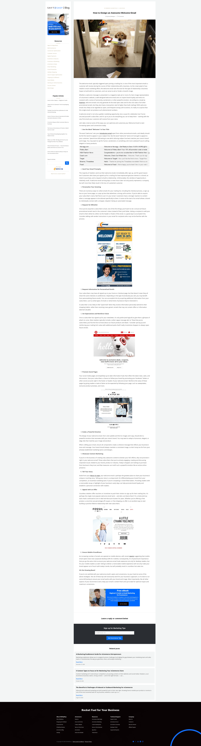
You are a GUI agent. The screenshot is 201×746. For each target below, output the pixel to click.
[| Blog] (55, 8)
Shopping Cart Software (62, 722)
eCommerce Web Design (97, 719)
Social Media (51, 80)
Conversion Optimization (54, 50)
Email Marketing (52, 66)
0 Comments (121, 16)
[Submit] (67, 163)
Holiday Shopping (52, 72)
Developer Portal (113, 727)
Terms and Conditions (78, 741)
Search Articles (51, 159)
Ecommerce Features (53, 58)
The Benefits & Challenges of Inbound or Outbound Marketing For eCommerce (104, 687)
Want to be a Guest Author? (58, 173)
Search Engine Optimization (55, 75)
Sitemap (58, 732)
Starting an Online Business (55, 83)
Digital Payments (52, 56)
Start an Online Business (97, 727)
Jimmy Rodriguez (111, 16)
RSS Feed (58, 167)
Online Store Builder (79, 732)
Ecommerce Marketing (53, 61)
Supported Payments (114, 730)
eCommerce (77, 730)
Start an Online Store (79, 727)
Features (76, 719)
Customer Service (52, 53)
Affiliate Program (132, 727)
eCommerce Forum (114, 722)
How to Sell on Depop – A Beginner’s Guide (57, 100)
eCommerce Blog (60, 730)
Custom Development (96, 724)
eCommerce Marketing (110, 8)
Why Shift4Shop (60, 719)
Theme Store (94, 732)
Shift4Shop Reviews (61, 727)
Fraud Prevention (52, 69)
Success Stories (52, 85)
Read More (79, 662)
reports (131, 556)
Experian (82, 102)
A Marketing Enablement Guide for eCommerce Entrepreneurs (98, 654)
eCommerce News (52, 64)
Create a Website (78, 724)
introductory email (106, 133)
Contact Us (131, 722)
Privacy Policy (88, 741)
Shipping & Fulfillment (53, 77)
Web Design (51, 88)
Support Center (113, 719)
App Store (94, 730)
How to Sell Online (79, 722)
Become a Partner (132, 724)
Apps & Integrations (53, 45)
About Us (131, 719)
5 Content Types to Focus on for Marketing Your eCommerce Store (100, 671)
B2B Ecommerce (52, 48)
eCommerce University (115, 724)
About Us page (95, 476)
